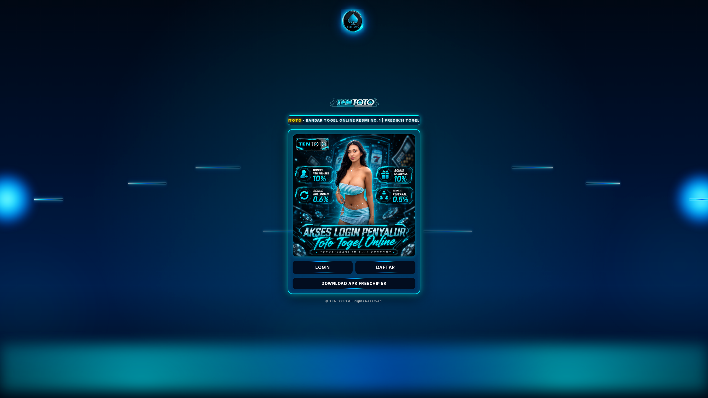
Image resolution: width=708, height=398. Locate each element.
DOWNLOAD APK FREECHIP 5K (354, 283)
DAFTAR (385, 267)
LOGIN (322, 267)
